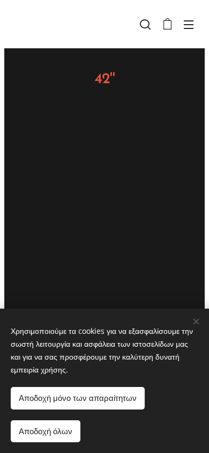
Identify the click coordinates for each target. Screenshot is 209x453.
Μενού (188, 24)
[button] (145, 24)
